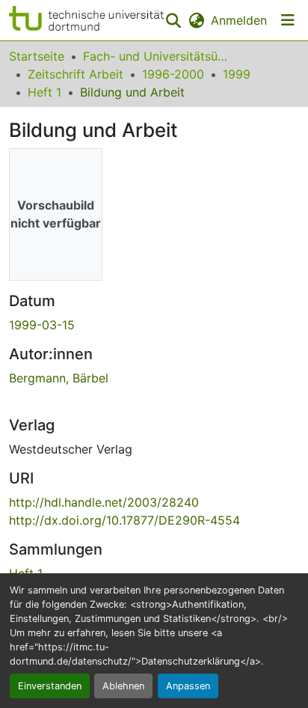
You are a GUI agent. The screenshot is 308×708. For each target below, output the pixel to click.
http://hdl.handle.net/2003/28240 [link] (104, 502)
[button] (86, 20)
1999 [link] (236, 74)
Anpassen (188, 686)
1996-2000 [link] (173, 74)
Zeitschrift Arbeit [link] (75, 74)
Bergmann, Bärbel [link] (58, 377)
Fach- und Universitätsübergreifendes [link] (157, 56)
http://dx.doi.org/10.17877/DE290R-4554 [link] (124, 520)
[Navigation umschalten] (288, 20)
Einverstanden (49, 686)
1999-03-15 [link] (42, 324)
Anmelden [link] (239, 20)
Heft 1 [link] (44, 92)
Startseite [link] (36, 56)
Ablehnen (123, 686)
